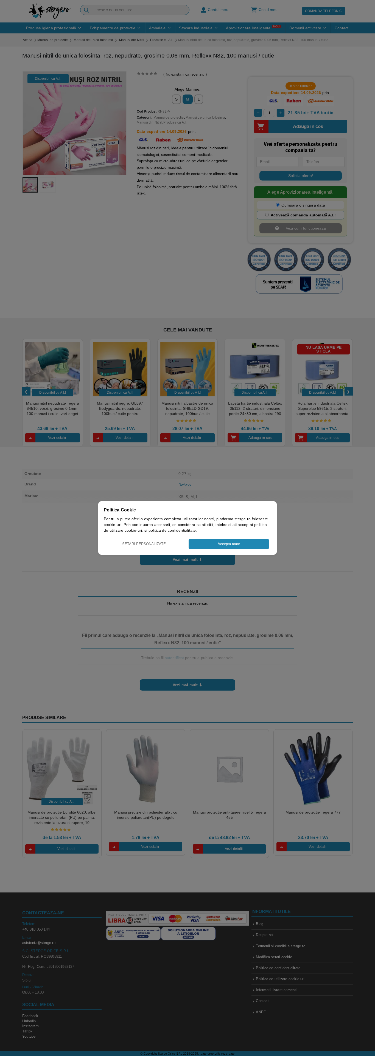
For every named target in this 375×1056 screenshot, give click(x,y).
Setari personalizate (144, 544)
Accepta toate (229, 544)
